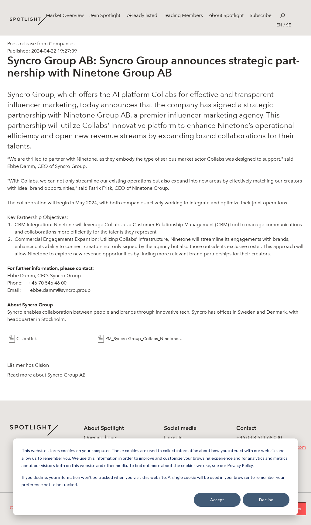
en (279, 25)
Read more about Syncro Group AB (46, 375)
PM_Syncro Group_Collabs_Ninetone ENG (144, 338)
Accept (217, 499)
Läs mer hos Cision (28, 365)
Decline (266, 499)
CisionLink (26, 338)
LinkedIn (173, 437)
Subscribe (261, 15)
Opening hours (100, 437)
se (288, 25)
